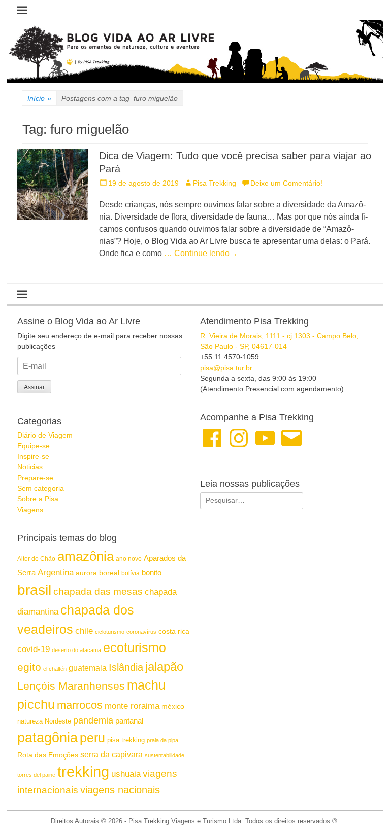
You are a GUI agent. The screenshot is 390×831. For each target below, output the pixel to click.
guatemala (88, 667)
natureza (30, 721)
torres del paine (36, 775)
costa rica (173, 631)
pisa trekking (126, 740)
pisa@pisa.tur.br (226, 368)
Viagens (30, 509)
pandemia (93, 720)
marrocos (80, 705)
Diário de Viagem (45, 435)
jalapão (164, 666)
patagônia (47, 737)
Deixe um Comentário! (286, 183)
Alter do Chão (36, 558)
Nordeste (58, 721)
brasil (34, 590)
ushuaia (126, 774)
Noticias (30, 467)
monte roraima (132, 706)
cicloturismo (109, 632)
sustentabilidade (164, 755)
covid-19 (33, 649)
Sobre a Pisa (37, 499)
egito (29, 667)
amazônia (85, 556)
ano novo (129, 558)
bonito (151, 572)
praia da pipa (162, 740)
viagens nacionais (120, 790)
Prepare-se (35, 478)
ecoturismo (134, 648)
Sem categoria (40, 488)
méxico (172, 706)
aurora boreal (97, 573)
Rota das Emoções (47, 755)
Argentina (56, 572)
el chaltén (55, 669)
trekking (83, 771)
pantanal (129, 720)
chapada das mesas (98, 591)
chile (84, 631)
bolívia (130, 573)
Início (39, 98)
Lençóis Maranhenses (71, 686)
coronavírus (141, 632)
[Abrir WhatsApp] (364, 805)
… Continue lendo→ (201, 253)
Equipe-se (33, 446)
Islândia (126, 667)
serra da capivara (111, 754)
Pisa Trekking (214, 183)
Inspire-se (33, 456)
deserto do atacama (76, 650)
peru (92, 738)
